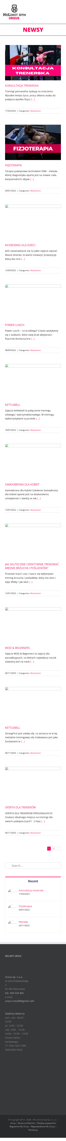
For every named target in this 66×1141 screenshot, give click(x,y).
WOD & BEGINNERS (17, 648)
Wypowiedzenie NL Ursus (43, 1126)
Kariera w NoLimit (26, 1123)
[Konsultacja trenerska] (12, 890)
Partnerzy (33, 1129)
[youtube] (18, 963)
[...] (32, 99)
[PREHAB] (12, 922)
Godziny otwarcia (15, 1013)
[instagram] (12, 963)
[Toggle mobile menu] (62, 8)
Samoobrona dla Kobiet (22, 484)
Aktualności (35, 110)
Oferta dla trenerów (20, 807)
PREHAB (23, 922)
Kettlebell (12, 405)
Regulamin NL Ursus (19, 1126)
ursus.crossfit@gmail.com (19, 1001)
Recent (33, 881)
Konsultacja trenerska (22, 85)
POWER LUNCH (14, 325)
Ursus (13, 1123)
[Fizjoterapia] (12, 906)
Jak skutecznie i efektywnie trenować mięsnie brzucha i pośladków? (32, 566)
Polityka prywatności (46, 1123)
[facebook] (7, 963)
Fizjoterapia (13, 165)
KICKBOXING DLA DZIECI (20, 245)
